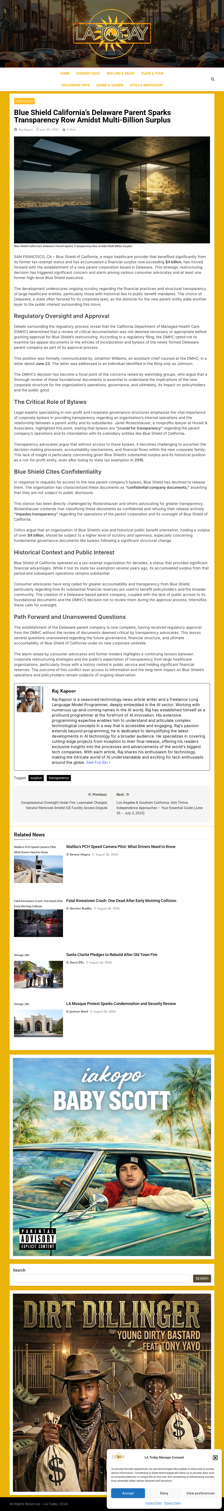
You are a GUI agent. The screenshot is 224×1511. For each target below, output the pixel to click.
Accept (128, 1493)
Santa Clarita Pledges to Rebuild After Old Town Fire (111, 955)
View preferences (200, 1493)
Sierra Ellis (77, 962)
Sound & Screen (109, 85)
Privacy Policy (153, 1503)
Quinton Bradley (81, 908)
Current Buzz (88, 73)
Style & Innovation (146, 85)
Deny (164, 1493)
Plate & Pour (152, 73)
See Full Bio (97, 762)
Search (19, 1270)
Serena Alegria (80, 854)
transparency (59, 778)
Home (65, 73)
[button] (215, 1457)
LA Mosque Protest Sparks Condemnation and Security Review (121, 1004)
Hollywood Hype (75, 85)
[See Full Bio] (110, 762)
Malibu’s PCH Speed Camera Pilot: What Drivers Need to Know (120, 846)
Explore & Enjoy (121, 73)
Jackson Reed (79, 1011)
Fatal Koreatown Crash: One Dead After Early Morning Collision (121, 901)
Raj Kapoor (26, 129)
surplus (36, 778)
